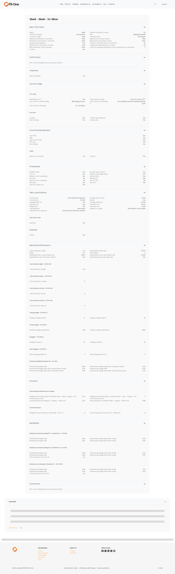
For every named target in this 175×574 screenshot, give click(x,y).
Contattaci (111, 4)
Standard (75, 4)
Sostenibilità (42, 555)
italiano (164, 4)
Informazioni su (85, 4)
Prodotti (68, 4)
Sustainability (97, 4)
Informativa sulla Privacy (87, 568)
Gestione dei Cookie (70, 568)
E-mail (160, 568)
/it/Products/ (13, 528)
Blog (105, 4)
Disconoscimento (103, 568)
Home (61, 4)
